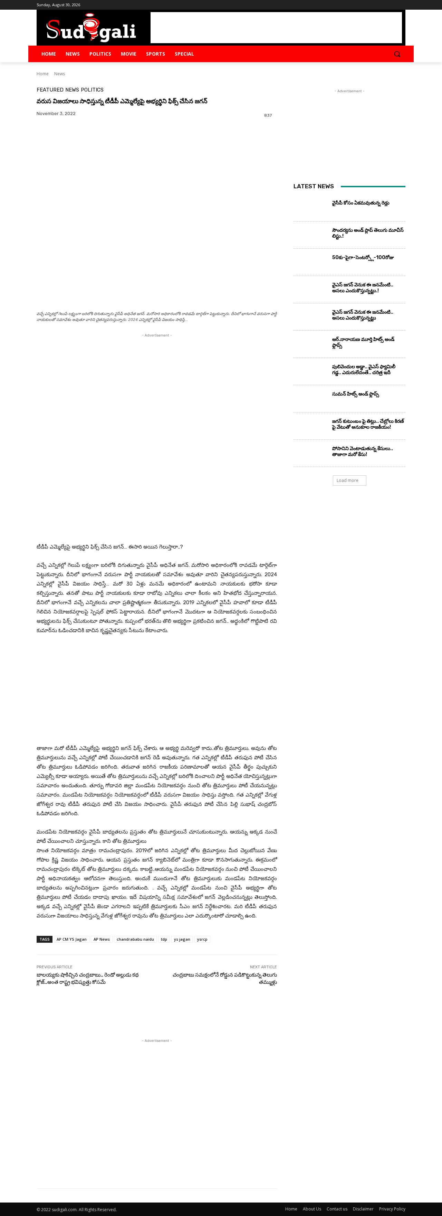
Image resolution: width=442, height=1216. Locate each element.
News (59, 74)
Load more (347, 480)
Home (43, 74)
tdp (164, 939)
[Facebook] (373, 5)
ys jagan (182, 939)
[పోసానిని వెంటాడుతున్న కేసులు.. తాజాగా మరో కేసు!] (310, 455)
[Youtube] (401, 5)
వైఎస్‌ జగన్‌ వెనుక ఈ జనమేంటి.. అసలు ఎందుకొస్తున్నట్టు (362, 315)
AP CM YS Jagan (72, 939)
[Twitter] (392, 5)
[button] (397, 54)
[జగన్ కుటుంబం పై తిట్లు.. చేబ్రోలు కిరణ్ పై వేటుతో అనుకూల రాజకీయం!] (310, 427)
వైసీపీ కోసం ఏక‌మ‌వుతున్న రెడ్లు (361, 203)
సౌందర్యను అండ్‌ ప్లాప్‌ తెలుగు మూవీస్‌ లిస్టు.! (368, 233)
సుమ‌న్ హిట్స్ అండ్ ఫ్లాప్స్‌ (355, 394)
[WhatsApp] (91, 147)
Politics (92, 90)
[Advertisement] (276, 27)
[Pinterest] (75, 147)
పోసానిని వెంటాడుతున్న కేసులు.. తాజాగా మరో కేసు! (362, 451)
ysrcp (202, 939)
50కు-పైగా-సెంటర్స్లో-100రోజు (363, 257)
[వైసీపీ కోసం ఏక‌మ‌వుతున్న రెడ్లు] (310, 209)
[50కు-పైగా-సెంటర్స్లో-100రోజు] (310, 264)
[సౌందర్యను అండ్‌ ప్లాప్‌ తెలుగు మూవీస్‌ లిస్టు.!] (310, 236)
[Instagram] (382, 5)
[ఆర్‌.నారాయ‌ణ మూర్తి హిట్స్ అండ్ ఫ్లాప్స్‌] (310, 346)
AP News (102, 939)
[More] (107, 147)
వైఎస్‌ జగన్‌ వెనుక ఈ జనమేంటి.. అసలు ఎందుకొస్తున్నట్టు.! (362, 288)
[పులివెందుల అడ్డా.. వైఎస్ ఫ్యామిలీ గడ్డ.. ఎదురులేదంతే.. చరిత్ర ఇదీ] (310, 373)
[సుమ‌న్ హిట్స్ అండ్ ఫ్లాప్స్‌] (310, 400)
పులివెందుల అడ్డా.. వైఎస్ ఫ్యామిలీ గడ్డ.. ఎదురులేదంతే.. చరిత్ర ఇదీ (363, 370)
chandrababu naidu (135, 939)
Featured (50, 90)
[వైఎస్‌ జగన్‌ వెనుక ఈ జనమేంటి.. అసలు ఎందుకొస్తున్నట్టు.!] (310, 291)
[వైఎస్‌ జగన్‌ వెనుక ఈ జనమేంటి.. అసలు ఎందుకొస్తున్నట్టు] (310, 318)
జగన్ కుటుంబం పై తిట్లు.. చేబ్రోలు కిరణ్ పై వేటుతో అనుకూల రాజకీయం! (368, 424)
